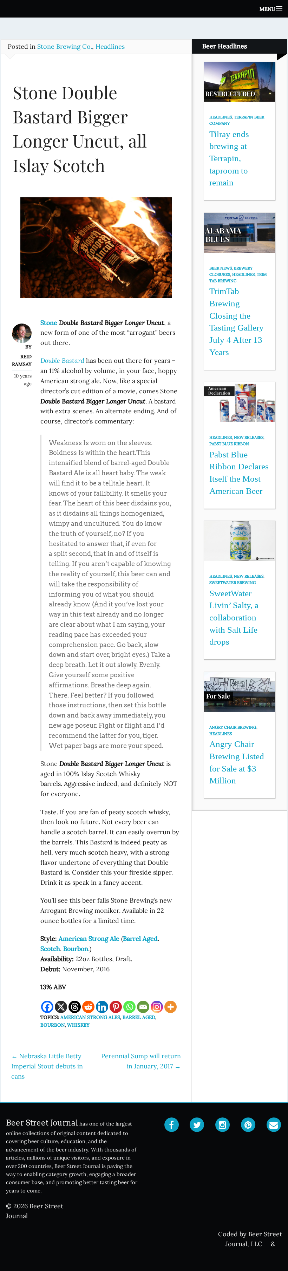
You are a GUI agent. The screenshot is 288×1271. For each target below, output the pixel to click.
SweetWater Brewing (232, 582)
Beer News (220, 268)
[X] (61, 1007)
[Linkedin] (102, 1007)
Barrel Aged (139, 1017)
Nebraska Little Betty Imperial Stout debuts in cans (47, 1066)
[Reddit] (88, 1007)
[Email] (143, 1007)
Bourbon (52, 1025)
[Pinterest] (116, 1007)
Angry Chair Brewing (232, 727)
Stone (49, 323)
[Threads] (74, 1007)
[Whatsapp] (129, 1007)
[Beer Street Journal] (144, 9)
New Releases (248, 437)
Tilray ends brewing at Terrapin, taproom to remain (229, 158)
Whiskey (78, 1025)
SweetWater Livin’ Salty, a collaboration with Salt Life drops (233, 618)
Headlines (110, 46)
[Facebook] (47, 1007)
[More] (170, 1007)
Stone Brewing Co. (64, 46)
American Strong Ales (90, 1017)
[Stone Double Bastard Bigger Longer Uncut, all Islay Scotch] (96, 251)
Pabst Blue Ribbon (229, 443)
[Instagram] (157, 1007)
